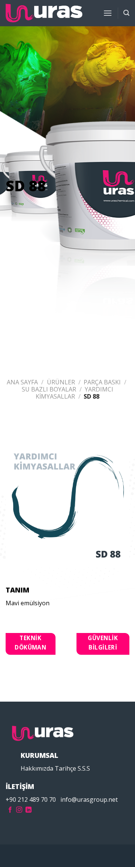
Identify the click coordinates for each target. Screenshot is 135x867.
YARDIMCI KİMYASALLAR (75, 392)
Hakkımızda (37, 768)
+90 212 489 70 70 (31, 799)
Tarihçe (65, 768)
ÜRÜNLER (61, 382)
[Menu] (107, 13)
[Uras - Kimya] (44, 13)
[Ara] (126, 13)
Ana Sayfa (22, 382)
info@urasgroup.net (89, 799)
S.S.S (84, 768)
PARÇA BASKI (102, 382)
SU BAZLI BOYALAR (49, 389)
